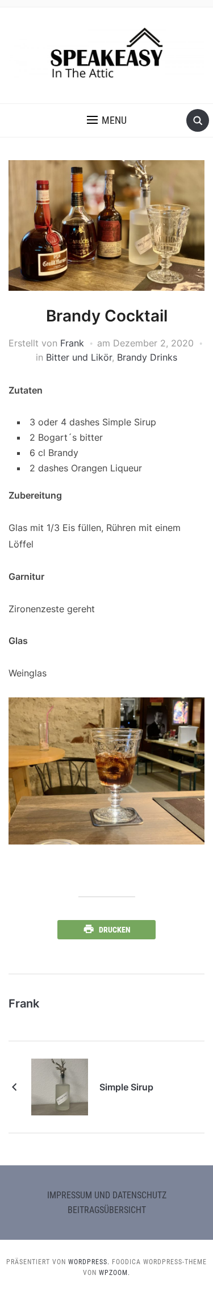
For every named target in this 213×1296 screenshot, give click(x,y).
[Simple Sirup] (60, 1086)
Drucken (115, 929)
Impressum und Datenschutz (106, 1195)
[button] (107, 120)
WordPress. (89, 1262)
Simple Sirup (126, 1087)
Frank (72, 343)
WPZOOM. (114, 1273)
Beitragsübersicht (107, 1210)
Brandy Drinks (147, 357)
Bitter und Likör (79, 357)
